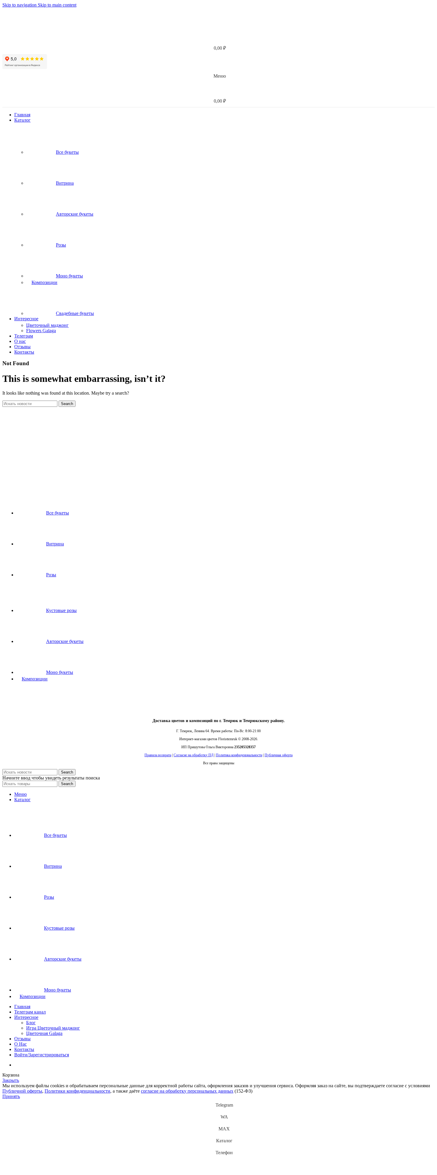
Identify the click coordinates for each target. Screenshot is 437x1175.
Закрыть (10, 1080)
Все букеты (67, 152)
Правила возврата (157, 755)
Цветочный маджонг (47, 325)
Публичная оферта (279, 755)
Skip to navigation (20, 4)
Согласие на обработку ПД (193, 755)
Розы (61, 244)
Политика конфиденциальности (239, 755)
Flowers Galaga (41, 330)
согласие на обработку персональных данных (187, 1091)
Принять (11, 1096)
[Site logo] (39, 27)
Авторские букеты (74, 214)
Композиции (44, 282)
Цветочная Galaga (44, 1033)
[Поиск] (218, 36)
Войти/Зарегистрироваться (41, 1054)
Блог (31, 1022)
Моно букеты (69, 275)
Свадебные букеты (75, 313)
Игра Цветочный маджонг (53, 1027)
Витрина (65, 183)
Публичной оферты (22, 1091)
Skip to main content (57, 4)
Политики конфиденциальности (77, 1091)
